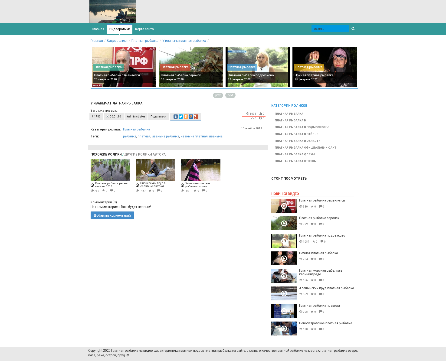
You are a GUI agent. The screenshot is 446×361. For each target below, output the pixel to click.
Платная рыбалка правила (319, 305)
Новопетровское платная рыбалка (325, 323)
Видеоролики (119, 29)
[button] (96, 116)
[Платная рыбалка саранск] (284, 223)
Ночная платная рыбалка (314, 75)
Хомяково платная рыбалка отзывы (197, 185)
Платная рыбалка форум (295, 154)
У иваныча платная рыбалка (184, 40)
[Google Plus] (196, 116)
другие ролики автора (145, 154)
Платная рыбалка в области (298, 141)
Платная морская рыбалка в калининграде (320, 272)
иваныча (216, 136)
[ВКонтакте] (176, 116)
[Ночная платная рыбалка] (284, 258)
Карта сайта (144, 29)
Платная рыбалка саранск (181, 75)
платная (144, 136)
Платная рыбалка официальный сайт (305, 147)
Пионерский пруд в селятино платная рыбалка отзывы (153, 186)
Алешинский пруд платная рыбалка (326, 288)
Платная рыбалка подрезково (251, 75)
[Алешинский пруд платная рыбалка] (284, 293)
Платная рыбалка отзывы (296, 161)
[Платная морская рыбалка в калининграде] (284, 276)
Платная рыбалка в (290, 120)
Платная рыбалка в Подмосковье (302, 127)
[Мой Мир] (191, 116)
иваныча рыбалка (165, 136)
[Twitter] (181, 116)
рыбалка (129, 136)
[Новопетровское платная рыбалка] (284, 329)
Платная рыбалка (144, 40)
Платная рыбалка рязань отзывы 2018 (111, 185)
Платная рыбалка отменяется (117, 75)
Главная (97, 40)
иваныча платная (194, 136)
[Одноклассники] (186, 116)
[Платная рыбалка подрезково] (284, 241)
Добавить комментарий (112, 215)
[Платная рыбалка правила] (284, 311)
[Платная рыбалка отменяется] (284, 206)
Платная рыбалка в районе (296, 134)
